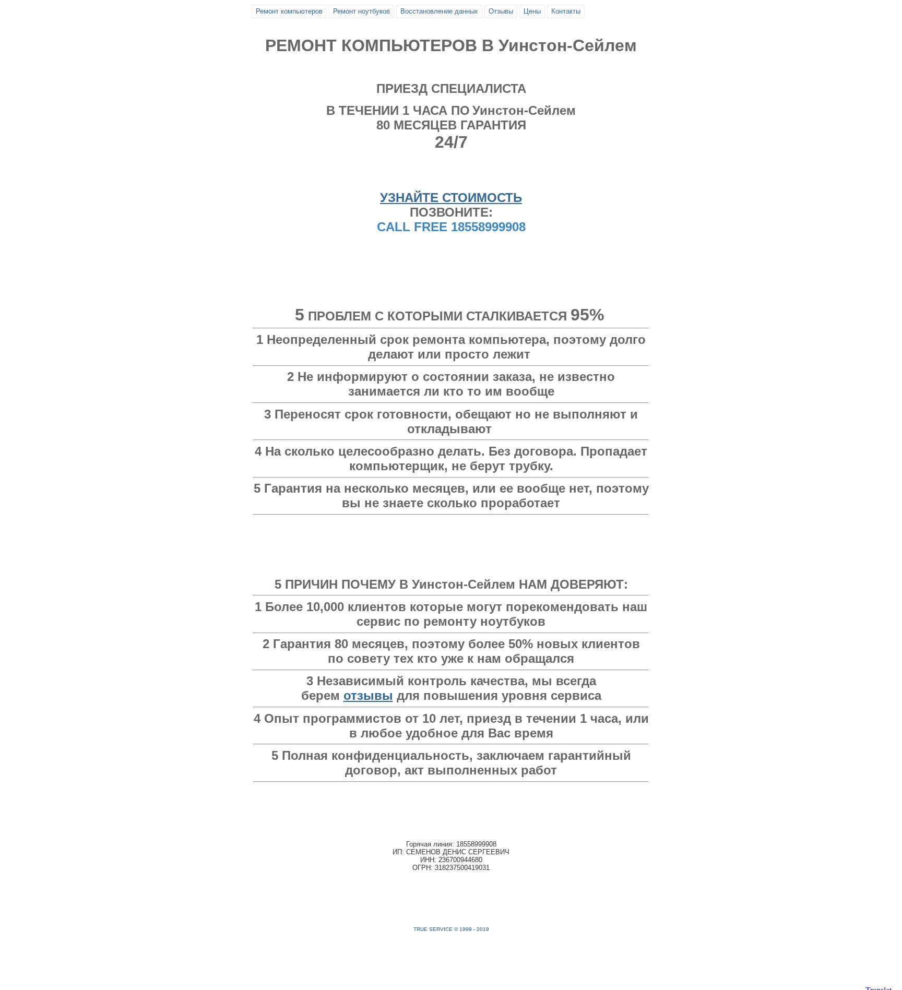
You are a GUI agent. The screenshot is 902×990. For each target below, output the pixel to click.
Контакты (565, 11)
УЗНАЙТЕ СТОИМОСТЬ (451, 197)
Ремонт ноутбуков (361, 11)
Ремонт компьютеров (289, 11)
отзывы (368, 695)
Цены (532, 11)
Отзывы (501, 11)
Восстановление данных (439, 11)
